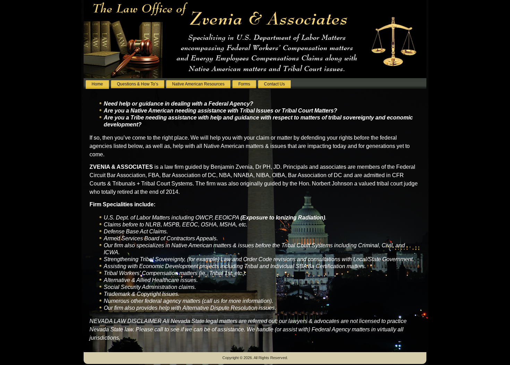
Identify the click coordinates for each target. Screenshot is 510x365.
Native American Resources (198, 84)
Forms (244, 84)
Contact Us (274, 84)
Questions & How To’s (137, 84)
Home (97, 84)
